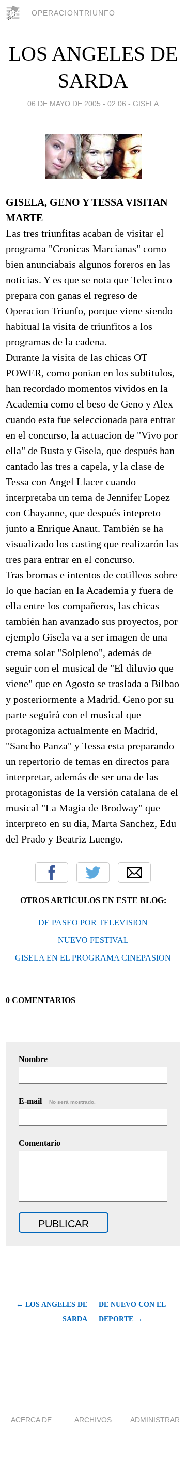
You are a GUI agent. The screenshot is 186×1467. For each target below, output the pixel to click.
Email (134, 872)
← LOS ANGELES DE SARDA (51, 1312)
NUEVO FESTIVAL (93, 940)
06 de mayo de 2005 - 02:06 (76, 103)
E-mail (57, 1101)
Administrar (155, 1420)
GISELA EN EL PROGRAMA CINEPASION (93, 957)
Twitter (93, 872)
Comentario (39, 1143)
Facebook (51, 872)
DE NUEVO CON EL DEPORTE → (132, 1312)
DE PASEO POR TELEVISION (93, 922)
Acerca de (31, 1420)
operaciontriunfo (73, 13)
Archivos (93, 1420)
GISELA (146, 103)
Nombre (33, 1059)
